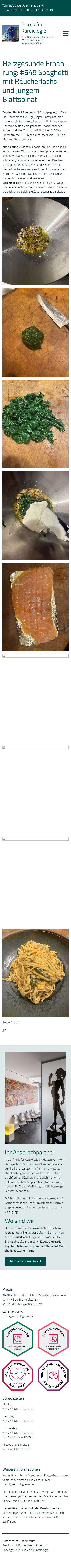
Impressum (28, 1541)
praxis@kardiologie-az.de (18, 1316)
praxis (6, 1484)
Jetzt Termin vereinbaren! (25, 1261)
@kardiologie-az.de (22, 1484)
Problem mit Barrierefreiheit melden (24, 1545)
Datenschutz (10, 1541)
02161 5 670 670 (33, 5)
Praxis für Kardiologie (33, 27)
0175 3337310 (43, 10)
